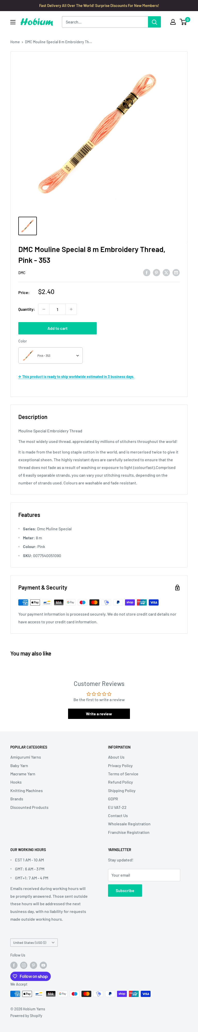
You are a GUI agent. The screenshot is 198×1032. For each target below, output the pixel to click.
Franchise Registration (129, 832)
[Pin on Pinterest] (156, 272)
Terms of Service (123, 773)
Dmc (22, 273)
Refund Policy (120, 781)
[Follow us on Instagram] (23, 965)
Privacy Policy (120, 765)
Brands (16, 798)
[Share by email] (176, 272)
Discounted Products (29, 807)
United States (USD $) (29, 942)
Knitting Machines (26, 790)
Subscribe (125, 890)
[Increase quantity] (71, 309)
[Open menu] (12, 22)
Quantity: (26, 309)
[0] (183, 22)
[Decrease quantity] (43, 309)
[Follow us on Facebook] (14, 965)
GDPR (113, 798)
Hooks (16, 781)
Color (22, 341)
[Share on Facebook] (146, 272)
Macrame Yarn (22, 773)
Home (15, 42)
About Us (116, 756)
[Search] (154, 22)
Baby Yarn (19, 765)
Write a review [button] (99, 713)
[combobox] (50, 355)
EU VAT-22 (117, 807)
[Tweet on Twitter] (166, 272)
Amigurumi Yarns (25, 756)
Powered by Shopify (26, 1015)
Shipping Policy (122, 790)
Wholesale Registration (129, 823)
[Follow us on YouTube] (43, 965)
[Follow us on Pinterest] (33, 965)
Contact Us (118, 815)
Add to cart (57, 328)
